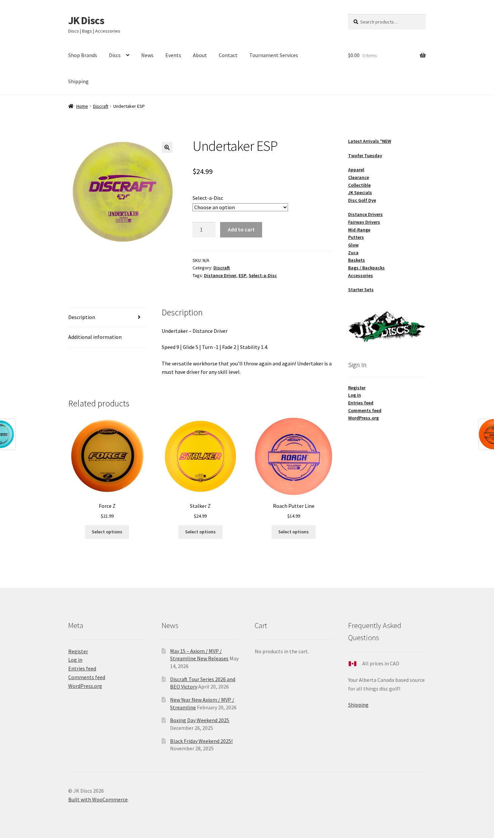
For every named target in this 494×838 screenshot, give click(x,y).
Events (173, 55)
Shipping (78, 81)
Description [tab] (81, 317)
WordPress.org (363, 418)
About (200, 55)
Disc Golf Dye (362, 200)
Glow (353, 245)
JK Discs (86, 20)
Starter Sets (361, 289)
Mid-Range (359, 230)
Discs (115, 55)
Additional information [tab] (95, 337)
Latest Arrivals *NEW (369, 141)
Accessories (360, 275)
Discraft (100, 106)
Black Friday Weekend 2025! (201, 741)
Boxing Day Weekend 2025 (199, 720)
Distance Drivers (365, 214)
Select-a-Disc (208, 197)
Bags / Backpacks (366, 268)
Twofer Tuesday (365, 155)
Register (357, 388)
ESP (242, 275)
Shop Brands (82, 55)
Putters (356, 237)
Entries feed (360, 403)
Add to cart (241, 229)
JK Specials (360, 192)
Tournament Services (273, 55)
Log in (354, 395)
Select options (107, 532)
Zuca (353, 253)
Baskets (356, 260)
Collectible (359, 185)
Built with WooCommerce (98, 799)
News (147, 55)
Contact (228, 55)
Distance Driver (220, 275)
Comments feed (364, 410)
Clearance (358, 177)
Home (82, 106)
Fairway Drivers (364, 222)
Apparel (356, 170)
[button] (167, 147)
